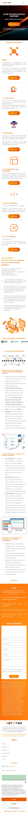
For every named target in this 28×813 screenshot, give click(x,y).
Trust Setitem (6, 753)
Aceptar (14, 799)
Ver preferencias (14, 808)
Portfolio (4, 756)
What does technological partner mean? (12, 610)
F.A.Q (3, 759)
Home (4, 744)
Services (4, 750)
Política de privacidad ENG (10, 811)
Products (4, 747)
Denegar (14, 803)
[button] (25, 782)
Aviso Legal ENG (21, 811)
